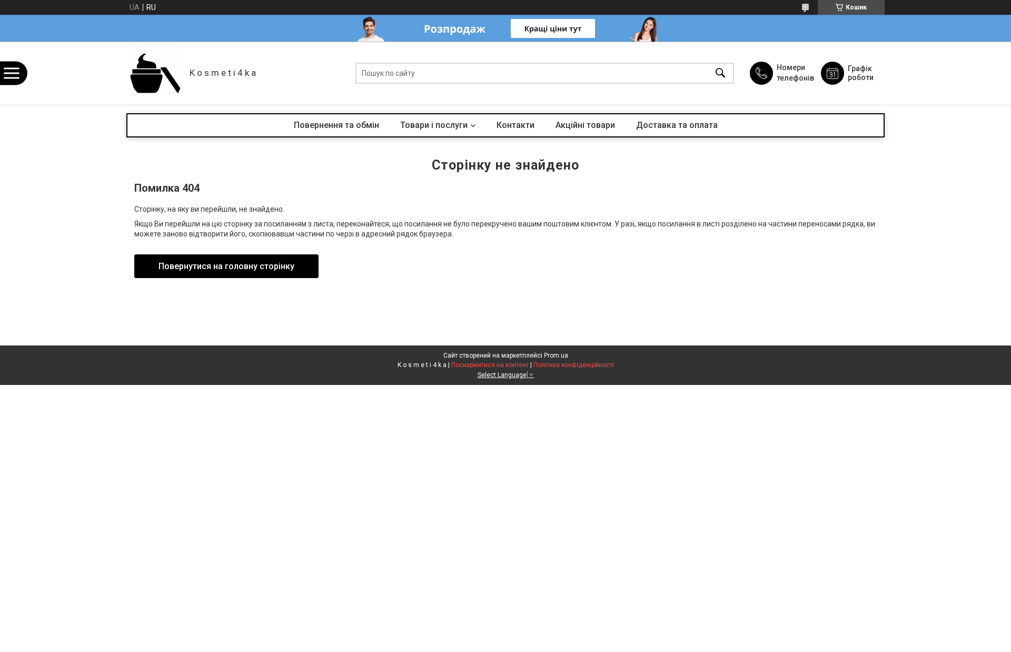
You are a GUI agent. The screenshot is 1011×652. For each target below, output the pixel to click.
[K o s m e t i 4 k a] (155, 73)
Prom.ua (556, 355)
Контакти (515, 125)
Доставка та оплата (677, 125)
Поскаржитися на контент (490, 365)
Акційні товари (585, 125)
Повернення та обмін (336, 125)
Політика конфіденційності (573, 365)
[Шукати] (720, 73)
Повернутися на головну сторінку (226, 266)
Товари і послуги (434, 125)
